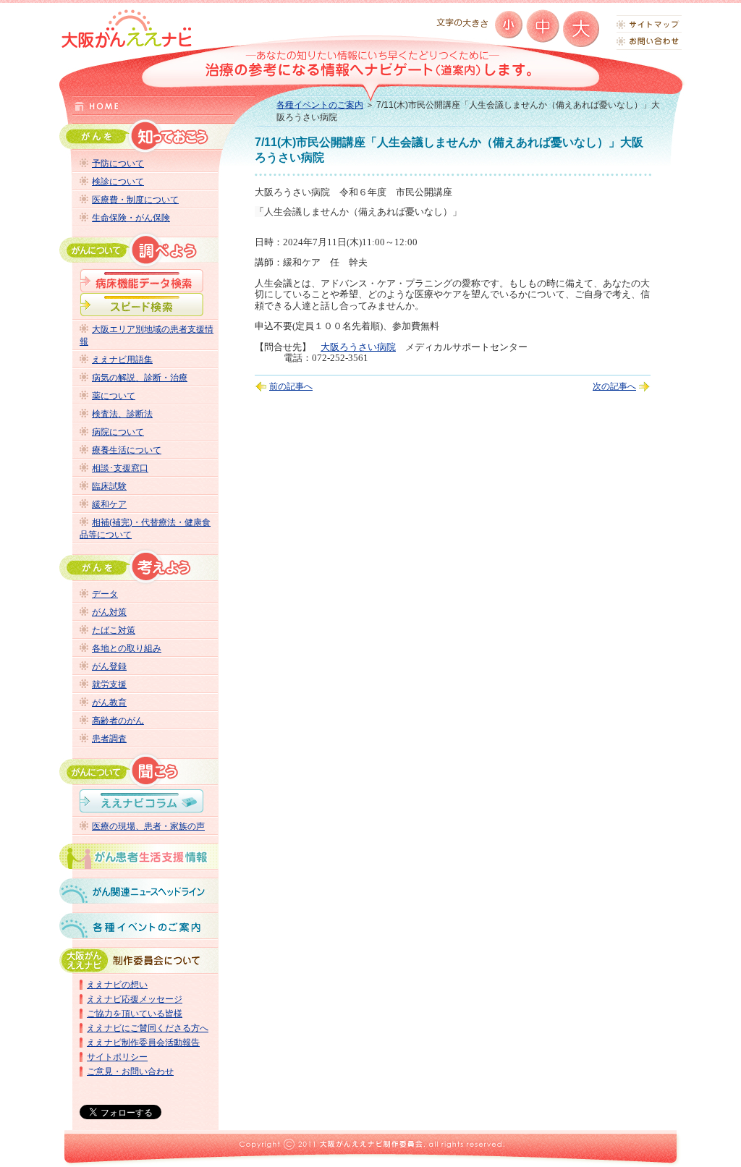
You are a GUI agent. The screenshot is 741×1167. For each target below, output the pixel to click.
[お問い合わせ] (649, 41)
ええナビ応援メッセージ (134, 999)
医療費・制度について (135, 200)
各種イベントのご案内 (319, 105)
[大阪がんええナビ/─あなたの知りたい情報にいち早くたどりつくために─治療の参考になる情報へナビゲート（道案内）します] (127, 28)
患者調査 (109, 739)
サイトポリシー (117, 1057)
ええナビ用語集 (122, 360)
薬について (113, 396)
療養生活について (126, 450)
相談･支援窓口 (120, 468)
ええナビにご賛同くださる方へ (147, 1028)
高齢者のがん (118, 721)
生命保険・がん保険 (131, 218)
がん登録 (109, 666)
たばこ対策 (113, 630)
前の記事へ (291, 386)
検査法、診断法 (122, 414)
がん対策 (109, 612)
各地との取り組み (126, 648)
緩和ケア (109, 504)
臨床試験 (109, 486)
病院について (118, 432)
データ (105, 594)
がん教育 (109, 702)
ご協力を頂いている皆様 (134, 1014)
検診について (118, 182)
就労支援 (109, 684)
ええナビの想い (117, 985)
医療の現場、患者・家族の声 (148, 826)
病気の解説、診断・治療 (139, 378)
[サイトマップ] (649, 24)
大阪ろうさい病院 (358, 346)
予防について (118, 163)
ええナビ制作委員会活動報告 (143, 1042)
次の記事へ (614, 386)
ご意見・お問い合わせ (130, 1071)
